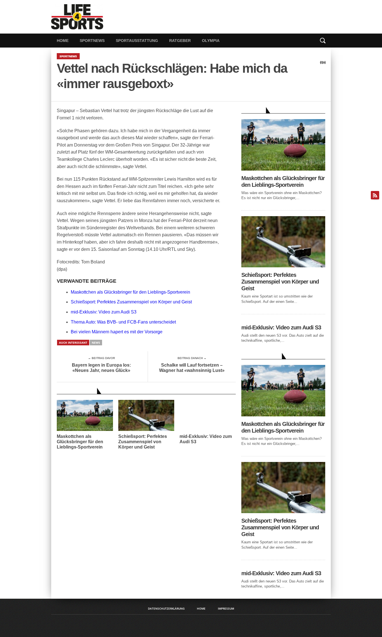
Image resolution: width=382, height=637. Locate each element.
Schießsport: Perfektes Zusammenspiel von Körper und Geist (131, 301)
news (96, 343)
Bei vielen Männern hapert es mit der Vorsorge (116, 331)
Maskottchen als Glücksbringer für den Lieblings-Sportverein (130, 292)
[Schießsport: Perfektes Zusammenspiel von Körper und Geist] (283, 265)
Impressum (226, 608)
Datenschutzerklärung (166, 608)
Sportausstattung (137, 40)
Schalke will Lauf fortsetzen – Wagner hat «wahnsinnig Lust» (192, 368)
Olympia (211, 40)
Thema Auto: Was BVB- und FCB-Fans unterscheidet (123, 322)
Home (63, 40)
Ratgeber (180, 40)
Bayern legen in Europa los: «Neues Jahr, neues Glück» (101, 368)
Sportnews (92, 40)
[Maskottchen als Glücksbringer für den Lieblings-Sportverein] (283, 169)
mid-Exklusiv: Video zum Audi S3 (103, 312)
